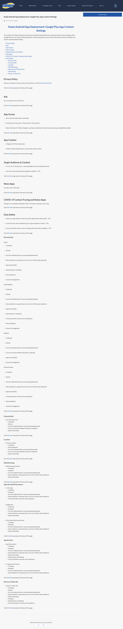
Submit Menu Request (87, 5)
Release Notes (32, 5)
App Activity (12, 71)
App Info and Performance (16, 69)
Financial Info (12, 63)
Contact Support (71, 5)
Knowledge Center (47, 5)
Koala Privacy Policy (45, 83)
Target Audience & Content (14, 52)
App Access (9, 47)
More (100, 5)
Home (21, 5)
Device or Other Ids (14, 73)
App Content (10, 50)
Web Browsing (12, 67)
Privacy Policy (10, 43)
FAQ (60, 5)
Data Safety (9, 58)
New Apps (9, 54)
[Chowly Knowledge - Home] (8, 5)
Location (11, 65)
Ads (7, 45)
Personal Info (12, 60)
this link (9, 88)
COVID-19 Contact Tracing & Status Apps (19, 56)
